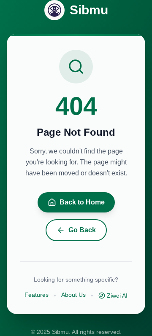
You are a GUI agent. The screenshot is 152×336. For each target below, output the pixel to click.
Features (36, 294)
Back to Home (82, 202)
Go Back (82, 230)
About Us (73, 294)
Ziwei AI (117, 295)
